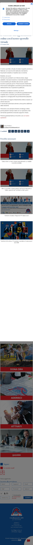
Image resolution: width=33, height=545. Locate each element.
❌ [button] (32, 4)
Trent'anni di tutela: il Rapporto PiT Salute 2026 (16, 215)
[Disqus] (16, 273)
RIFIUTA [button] (9, 23)
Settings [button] (16, 30)
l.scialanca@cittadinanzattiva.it (11, 127)
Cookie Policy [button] (7, 17)
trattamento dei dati (16, 497)
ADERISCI (29, 1)
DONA (20, 1)
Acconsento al (16, 496)
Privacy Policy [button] (7, 19)
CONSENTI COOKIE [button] (23, 23)
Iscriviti (28, 497)
